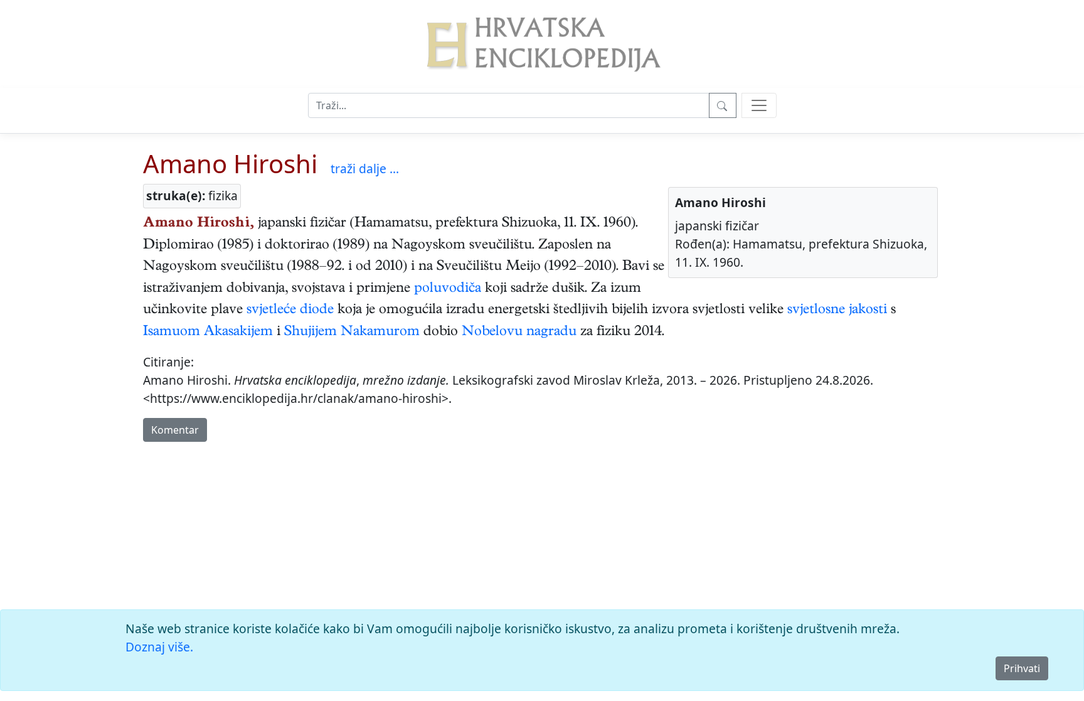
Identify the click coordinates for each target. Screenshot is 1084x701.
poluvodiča (447, 289)
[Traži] (722, 105)
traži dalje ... (365, 168)
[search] (759, 105)
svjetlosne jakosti (837, 310)
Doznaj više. (159, 646)
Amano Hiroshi (230, 163)
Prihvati (1022, 668)
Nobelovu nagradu (519, 332)
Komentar (175, 430)
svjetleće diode (290, 310)
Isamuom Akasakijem (208, 332)
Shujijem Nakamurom (352, 332)
